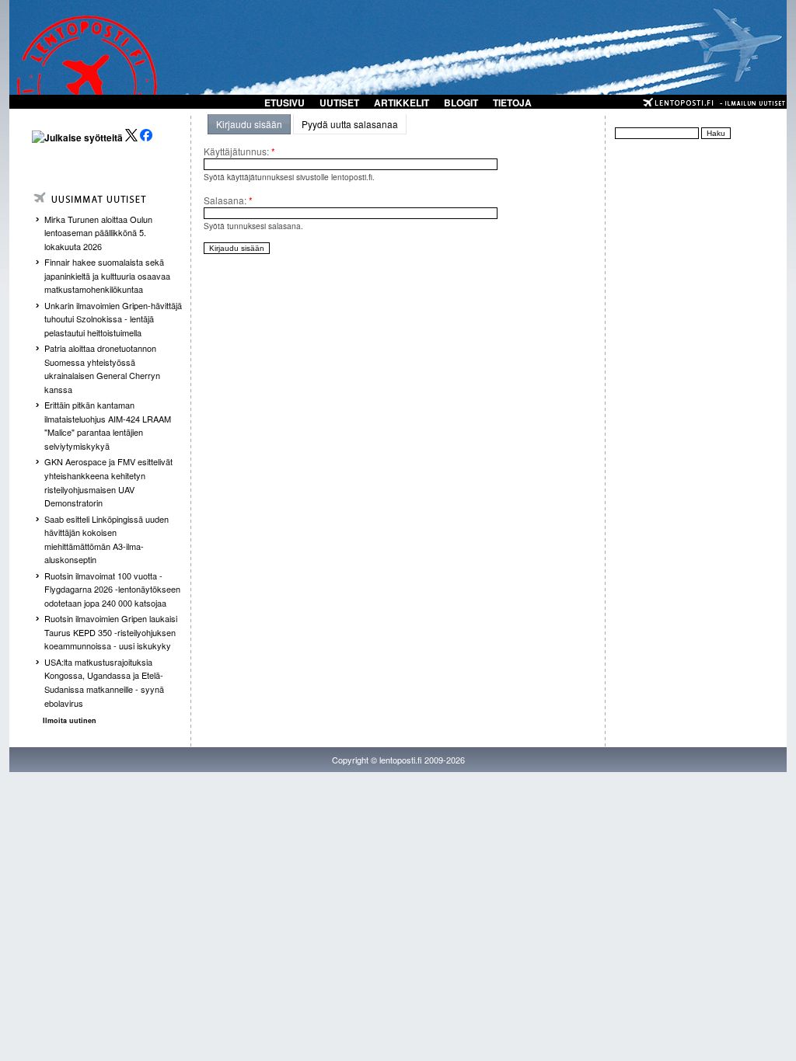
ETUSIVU (284, 103)
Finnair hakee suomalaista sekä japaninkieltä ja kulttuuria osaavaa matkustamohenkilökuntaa (107, 275)
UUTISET (339, 103)
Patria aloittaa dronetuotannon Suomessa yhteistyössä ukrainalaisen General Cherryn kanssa (102, 368)
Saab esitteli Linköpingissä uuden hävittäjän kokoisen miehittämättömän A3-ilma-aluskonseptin (106, 539)
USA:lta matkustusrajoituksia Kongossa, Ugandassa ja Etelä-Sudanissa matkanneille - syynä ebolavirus (104, 682)
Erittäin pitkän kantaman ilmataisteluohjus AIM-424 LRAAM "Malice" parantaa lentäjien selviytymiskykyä (107, 425)
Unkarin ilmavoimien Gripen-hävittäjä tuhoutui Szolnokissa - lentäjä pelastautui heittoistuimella (113, 319)
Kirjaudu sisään (249, 123)
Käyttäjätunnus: (239, 151)
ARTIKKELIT (401, 103)
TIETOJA (512, 103)
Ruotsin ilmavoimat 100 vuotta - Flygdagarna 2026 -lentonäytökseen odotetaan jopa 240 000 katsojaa (112, 589)
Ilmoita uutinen (69, 720)
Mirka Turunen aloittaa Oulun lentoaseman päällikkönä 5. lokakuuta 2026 (98, 232)
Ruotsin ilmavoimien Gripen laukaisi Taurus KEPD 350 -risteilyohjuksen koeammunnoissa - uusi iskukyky (110, 632)
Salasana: (228, 200)
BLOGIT (461, 103)
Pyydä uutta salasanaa (350, 123)
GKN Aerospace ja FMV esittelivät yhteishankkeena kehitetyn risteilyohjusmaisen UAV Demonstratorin (108, 482)
